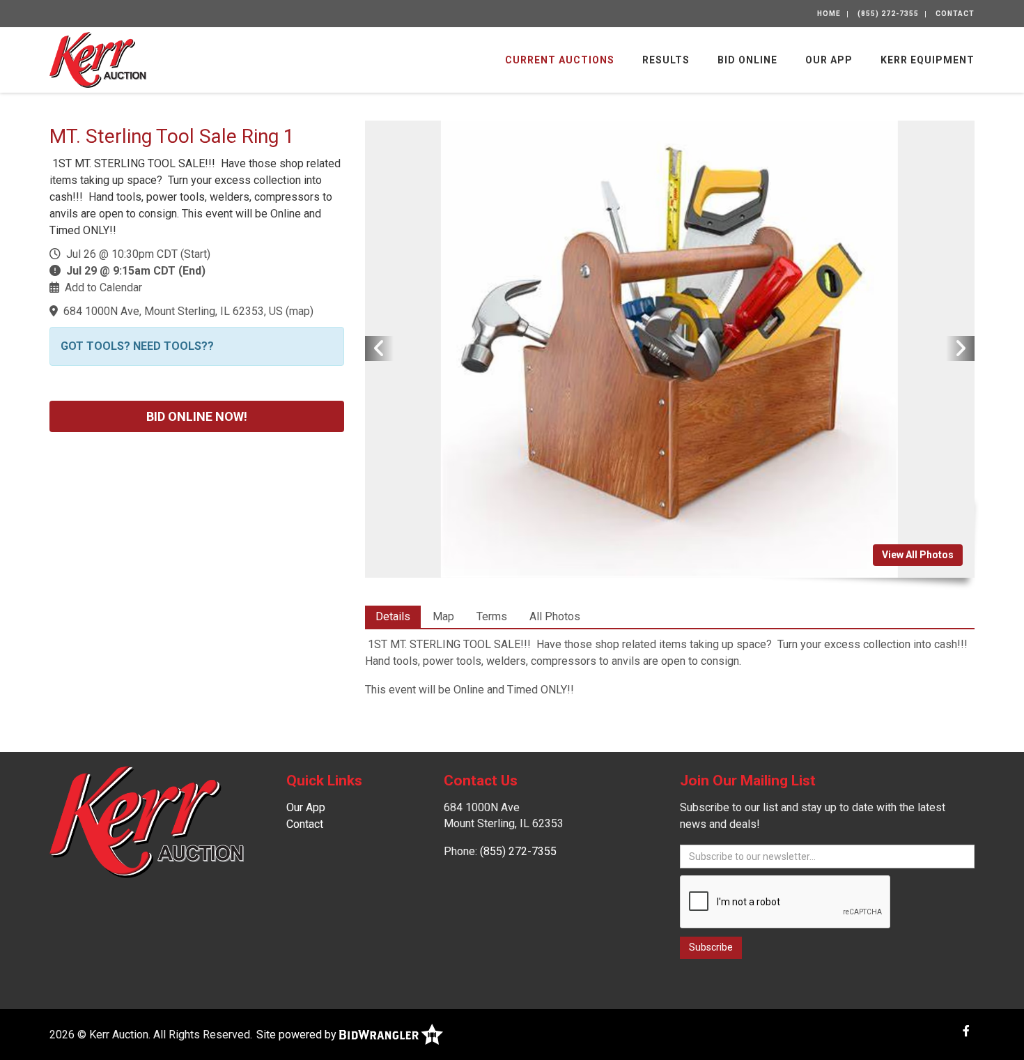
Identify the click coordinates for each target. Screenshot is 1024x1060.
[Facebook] (966, 1031)
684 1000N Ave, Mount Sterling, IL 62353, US (173, 311)
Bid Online (747, 60)
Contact (955, 13)
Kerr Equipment (928, 60)
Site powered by (297, 1034)
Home (829, 13)
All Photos (554, 616)
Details (392, 616)
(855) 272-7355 (888, 13)
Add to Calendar (103, 287)
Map (443, 616)
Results (666, 60)
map (299, 311)
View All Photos (918, 554)
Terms (491, 616)
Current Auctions (559, 60)
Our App (829, 60)
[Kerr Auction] (97, 59)
